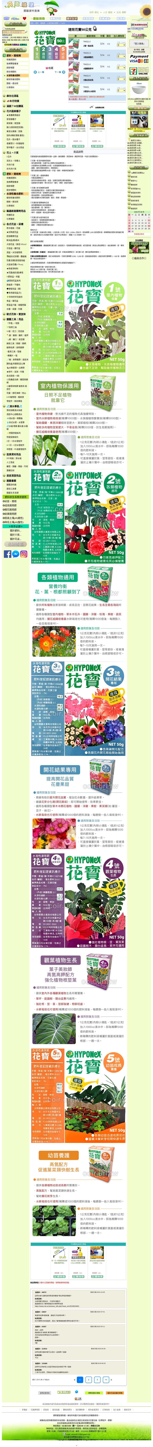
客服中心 (134, 181)
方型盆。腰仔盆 (13, 248)
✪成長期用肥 (10, 505)
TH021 (62, 23)
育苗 (12, 40)
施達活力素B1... (136, 140)
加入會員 (116, 1410)
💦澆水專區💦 (14, 406)
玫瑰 (18, 40)
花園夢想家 (35, 1410)
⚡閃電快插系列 (14, 433)
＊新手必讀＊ (16, 526)
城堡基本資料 (136, 193)
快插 (14, 37)
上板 (11, 37)
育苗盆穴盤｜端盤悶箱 (16, 305)
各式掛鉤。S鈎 (13, 376)
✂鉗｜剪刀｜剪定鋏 (15, 331)
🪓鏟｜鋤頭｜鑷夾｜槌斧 (17, 335)
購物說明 (134, 185)
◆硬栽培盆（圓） (14, 289)
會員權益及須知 (136, 205)
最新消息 (134, 177)
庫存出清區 (13, 96)
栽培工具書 (11, 489)
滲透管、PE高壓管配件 (16, 449)
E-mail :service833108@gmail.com (77, 1434)
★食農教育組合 (13, 115)
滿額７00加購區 (15, 106)
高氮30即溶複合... (136, 155)
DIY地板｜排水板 (14, 458)
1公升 (9, 156)
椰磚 (15, 40)
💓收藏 (49, 68)
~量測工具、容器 (14, 351)
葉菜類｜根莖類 (13, 123)
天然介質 (10, 165)
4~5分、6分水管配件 (15, 445)
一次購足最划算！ (139, 38)
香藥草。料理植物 (15, 143)
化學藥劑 (10, 219)
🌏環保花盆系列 (14, 281)
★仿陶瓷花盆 (12, 232)
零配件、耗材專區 (14, 401)
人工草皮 (10, 462)
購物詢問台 (67, 1410)
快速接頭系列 (12, 437)
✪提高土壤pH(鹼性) (13, 518)
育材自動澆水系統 (14, 410)
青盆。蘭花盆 (12, 301)
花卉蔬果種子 (14, 111)
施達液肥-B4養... (136, 145)
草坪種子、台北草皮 (15, 147)
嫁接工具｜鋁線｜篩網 (16, 343)
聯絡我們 (134, 209)
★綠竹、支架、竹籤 (15, 372)
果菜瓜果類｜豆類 (14, 131)
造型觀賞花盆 (12, 236)
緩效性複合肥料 (13, 79)
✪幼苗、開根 (10, 501)
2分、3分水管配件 (14, 441)
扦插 (27, 40)
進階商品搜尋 (8, 35)
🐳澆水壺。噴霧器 (15, 418)
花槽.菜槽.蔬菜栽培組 (16, 260)
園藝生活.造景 (13, 493)
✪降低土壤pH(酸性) (13, 522)
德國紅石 (20, 37)
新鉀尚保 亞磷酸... (136, 143)
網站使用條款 (136, 197)
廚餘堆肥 (10, 68)
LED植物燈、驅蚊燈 (15, 397)
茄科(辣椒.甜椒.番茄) (15, 135)
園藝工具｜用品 (15, 319)
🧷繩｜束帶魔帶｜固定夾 (17, 359)
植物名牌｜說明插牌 (15, 347)
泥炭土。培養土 (13, 161)
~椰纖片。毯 (12, 355)
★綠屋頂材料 (12, 268)
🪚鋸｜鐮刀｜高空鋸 (16, 339)
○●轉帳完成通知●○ (138, 173)
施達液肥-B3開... (136, 150)
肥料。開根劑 (14, 55)
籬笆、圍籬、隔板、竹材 (17, 466)
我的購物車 (80, 1410)
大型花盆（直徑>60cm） (17, 244)
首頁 (32, 23)
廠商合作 (127, 1410)
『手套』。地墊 (13, 323)
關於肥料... (15, 530)
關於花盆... (15, 539)
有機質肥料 (11, 59)
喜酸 (24, 37)
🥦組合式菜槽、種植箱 (16, 256)
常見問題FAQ (136, 189)
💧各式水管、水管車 (16, 422)
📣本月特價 (13, 101)
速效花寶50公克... (136, 153)
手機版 (24, 1410)
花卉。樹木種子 (13, 139)
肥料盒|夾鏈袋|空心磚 (16, 363)
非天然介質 (11, 169)
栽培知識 (55, 1410)
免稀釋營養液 (12, 63)
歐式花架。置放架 (16, 314)
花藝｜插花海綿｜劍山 (16, 393)
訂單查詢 (106, 1410)
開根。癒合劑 (12, 83)
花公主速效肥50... (136, 160)
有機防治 (10, 215)
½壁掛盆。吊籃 (13, 276)
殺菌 (8, 40)
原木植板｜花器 (13, 228)
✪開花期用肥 (10, 509)
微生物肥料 (11, 72)
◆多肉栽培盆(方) (14, 293)
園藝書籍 (11, 480)
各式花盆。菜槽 (15, 224)
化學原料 (10, 87)
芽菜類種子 (11, 119)
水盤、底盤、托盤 (14, 309)
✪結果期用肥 (10, 514)
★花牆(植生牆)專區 (15, 272)
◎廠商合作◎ (139, 258)
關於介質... (15, 535)
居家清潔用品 (14, 475)
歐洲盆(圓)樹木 (13, 240)
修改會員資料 (93, 1410)
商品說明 (78, 152)
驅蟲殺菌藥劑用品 (16, 211)
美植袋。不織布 (13, 285)
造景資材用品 (14, 454)
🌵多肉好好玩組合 (15, 297)
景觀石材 (10, 470)
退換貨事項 (135, 201)
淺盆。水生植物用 (14, 252)
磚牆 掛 (4, 42)
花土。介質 (13, 152)
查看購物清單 (99, 107)
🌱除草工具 (12, 327)
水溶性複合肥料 (13, 75)
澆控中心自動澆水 (14, 414)
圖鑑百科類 (11, 485)
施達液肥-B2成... (136, 148)
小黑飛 (23, 40)
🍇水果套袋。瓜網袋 (16, 368)
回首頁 (46, 1410)
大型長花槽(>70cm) (15, 264)
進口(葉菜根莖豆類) (15, 127)
